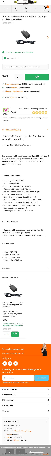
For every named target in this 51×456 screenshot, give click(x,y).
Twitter (15, 363)
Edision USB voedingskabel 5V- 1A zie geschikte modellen (13, 305)
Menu (5, 11)
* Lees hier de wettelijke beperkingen (15, 382)
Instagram (10, 363)
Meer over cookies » (37, 452)
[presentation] (46, 37)
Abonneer (41, 378)
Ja (10, 452)
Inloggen (26, 11)
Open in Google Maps (23, 431)
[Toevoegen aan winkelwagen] (15, 334)
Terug (3, 2)
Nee (20, 452)
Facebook (4, 363)
